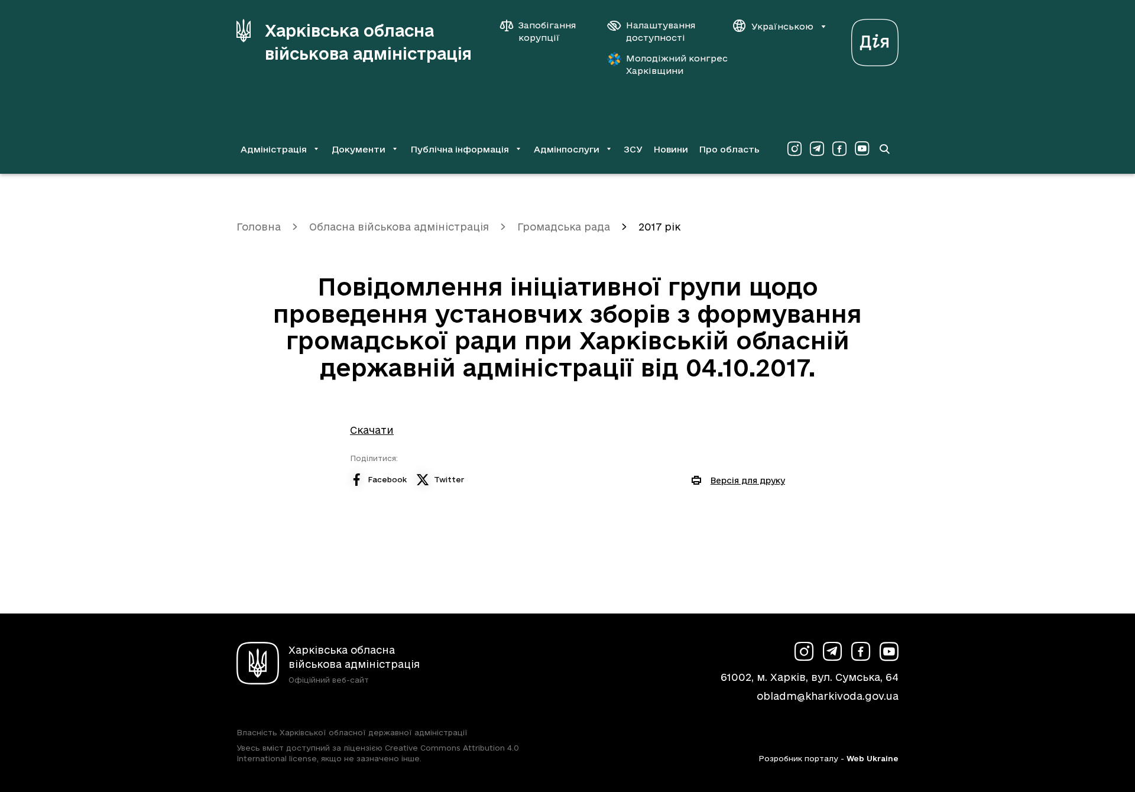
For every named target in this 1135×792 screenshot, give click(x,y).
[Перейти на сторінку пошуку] (884, 149)
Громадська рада (563, 226)
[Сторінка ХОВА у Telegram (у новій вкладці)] (817, 149)
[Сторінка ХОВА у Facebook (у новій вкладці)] (839, 149)
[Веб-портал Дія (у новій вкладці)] (875, 39)
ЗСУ (633, 149)
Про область (729, 149)
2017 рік (659, 226)
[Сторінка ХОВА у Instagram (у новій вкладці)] (794, 149)
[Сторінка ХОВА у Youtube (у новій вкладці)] (862, 149)
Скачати (372, 430)
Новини (670, 149)
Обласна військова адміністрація (399, 226)
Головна (258, 226)
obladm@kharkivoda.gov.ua (828, 696)
